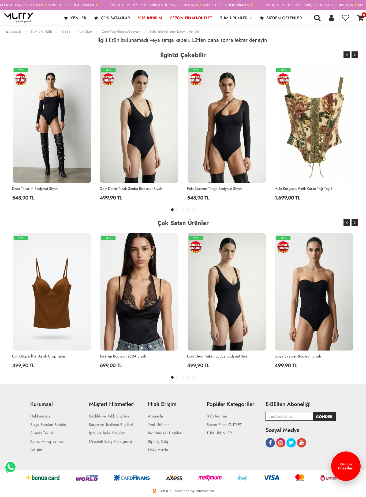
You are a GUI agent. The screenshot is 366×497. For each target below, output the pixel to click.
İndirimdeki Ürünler (164, 433)
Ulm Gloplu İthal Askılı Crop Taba (38, 356)
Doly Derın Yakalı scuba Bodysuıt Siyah (131, 188)
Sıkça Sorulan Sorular (48, 425)
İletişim (36, 450)
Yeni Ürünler (158, 425)
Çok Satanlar (114, 18)
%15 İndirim (150, 18)
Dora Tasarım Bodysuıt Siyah (35, 188)
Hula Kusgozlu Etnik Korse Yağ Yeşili (303, 188)
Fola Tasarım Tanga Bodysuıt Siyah (214, 188)
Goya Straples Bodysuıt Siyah (298, 356)
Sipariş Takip (159, 442)
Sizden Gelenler (283, 18)
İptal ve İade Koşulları (107, 433)
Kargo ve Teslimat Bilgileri (111, 425)
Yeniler (77, 18)
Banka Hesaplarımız (47, 442)
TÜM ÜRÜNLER (234, 18)
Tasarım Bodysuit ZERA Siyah (123, 356)
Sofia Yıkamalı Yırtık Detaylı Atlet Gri (174, 31)
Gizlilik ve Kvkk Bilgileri (109, 416)
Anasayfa (14, 31)
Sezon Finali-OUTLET (191, 18)
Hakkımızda (40, 416)
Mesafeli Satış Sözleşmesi (110, 442)
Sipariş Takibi (41, 433)
